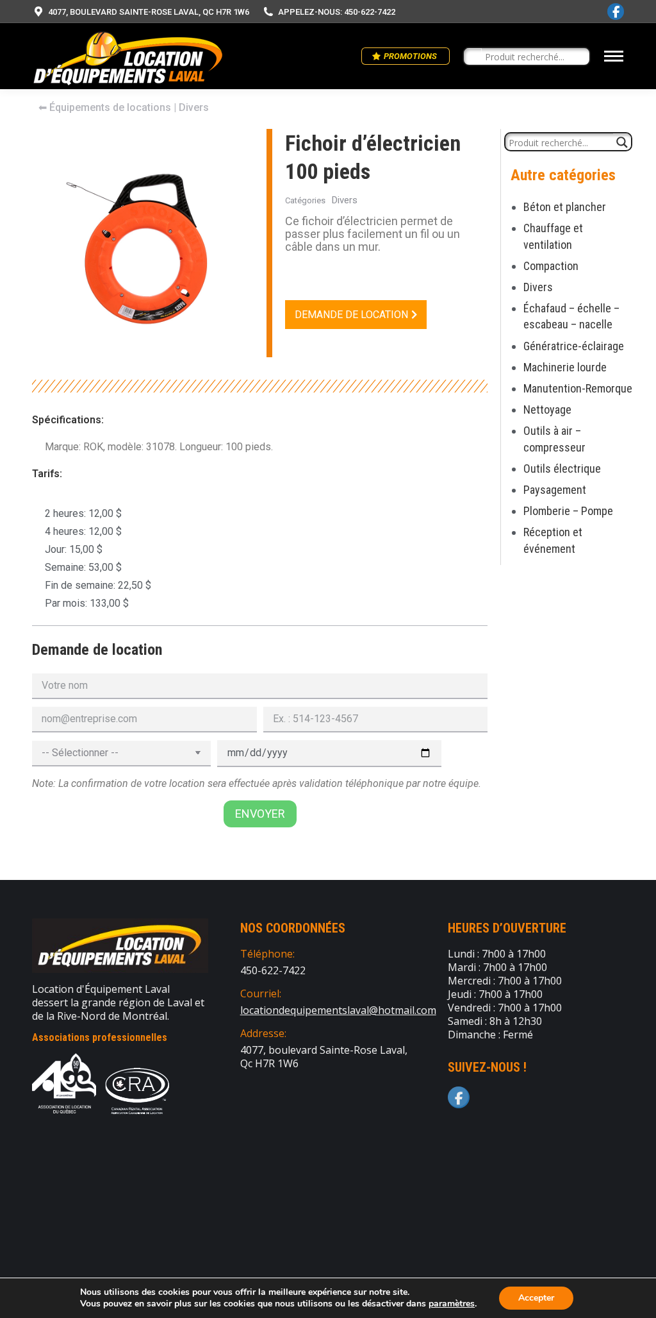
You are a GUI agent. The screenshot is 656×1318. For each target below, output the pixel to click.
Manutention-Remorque (577, 388)
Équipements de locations (110, 107)
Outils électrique (562, 468)
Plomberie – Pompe (568, 511)
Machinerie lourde (565, 367)
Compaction (550, 266)
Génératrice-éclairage (573, 346)
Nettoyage (547, 409)
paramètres (452, 1304)
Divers (538, 287)
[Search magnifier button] (473, 57)
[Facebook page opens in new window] (615, 11)
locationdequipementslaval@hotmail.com (338, 1010)
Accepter (536, 1298)
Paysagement (554, 489)
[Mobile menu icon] (613, 56)
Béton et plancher (564, 207)
